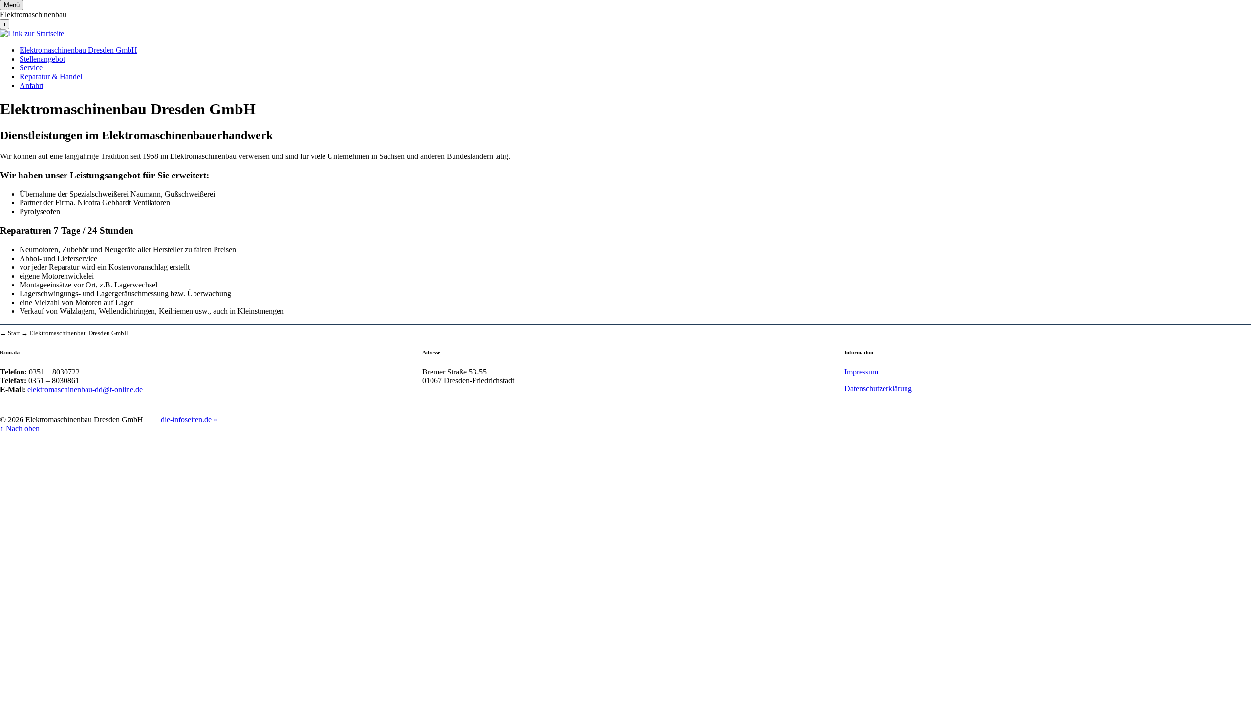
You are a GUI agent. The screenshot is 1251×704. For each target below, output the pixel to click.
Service (31, 68)
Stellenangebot (42, 59)
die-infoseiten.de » (189, 420)
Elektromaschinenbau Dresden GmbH (78, 50)
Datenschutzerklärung (878, 388)
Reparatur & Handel (51, 76)
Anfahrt (31, 85)
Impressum (861, 372)
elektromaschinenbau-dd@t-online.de (85, 389)
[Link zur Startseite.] (33, 33)
